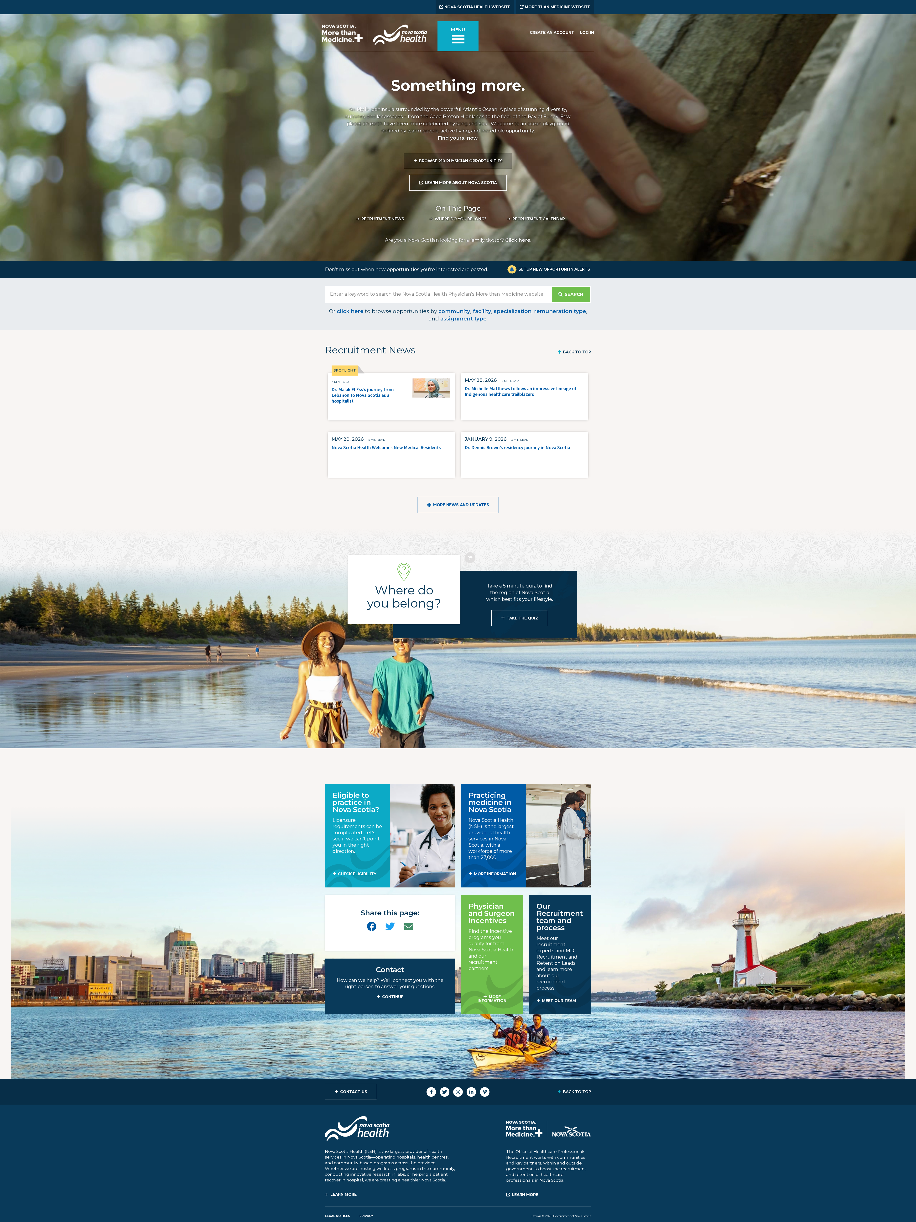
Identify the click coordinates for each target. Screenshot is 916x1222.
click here (350, 311)
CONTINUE (392, 997)
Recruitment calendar (538, 219)
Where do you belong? (460, 219)
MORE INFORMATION (495, 874)
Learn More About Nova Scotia (461, 182)
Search (574, 294)
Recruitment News (382, 219)
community (454, 311)
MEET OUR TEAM (559, 1001)
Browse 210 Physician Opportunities (461, 161)
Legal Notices (337, 1216)
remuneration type (560, 311)
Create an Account (552, 32)
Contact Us (353, 1092)
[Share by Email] (408, 926)
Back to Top (577, 352)
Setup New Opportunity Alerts (554, 269)
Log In (587, 32)
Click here (517, 240)
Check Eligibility (357, 874)
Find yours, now (458, 138)
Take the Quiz (522, 618)
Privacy (366, 1216)
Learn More (343, 1194)
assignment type (463, 318)
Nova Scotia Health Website (476, 7)
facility (482, 311)
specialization (512, 311)
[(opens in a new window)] (371, 926)
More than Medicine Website (557, 7)
